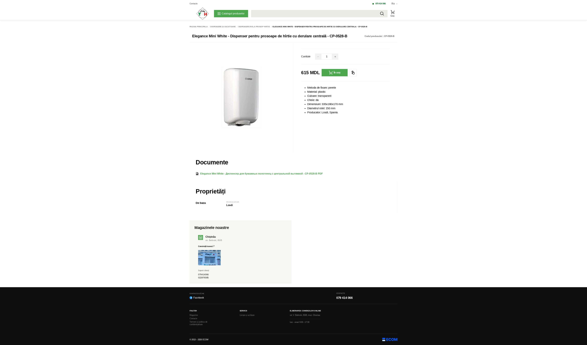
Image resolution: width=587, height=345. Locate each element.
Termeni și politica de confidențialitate (198, 323)
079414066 (203, 274)
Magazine (194, 315)
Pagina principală (199, 27)
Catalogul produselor (233, 13)
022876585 (203, 277)
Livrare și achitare (247, 315)
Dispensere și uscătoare (223, 27)
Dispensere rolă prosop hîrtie (254, 27)
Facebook (198, 297)
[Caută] (382, 13)
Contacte (193, 3)
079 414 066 (380, 3)
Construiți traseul (205, 246)
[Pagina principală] (202, 13)
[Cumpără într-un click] (353, 72)
